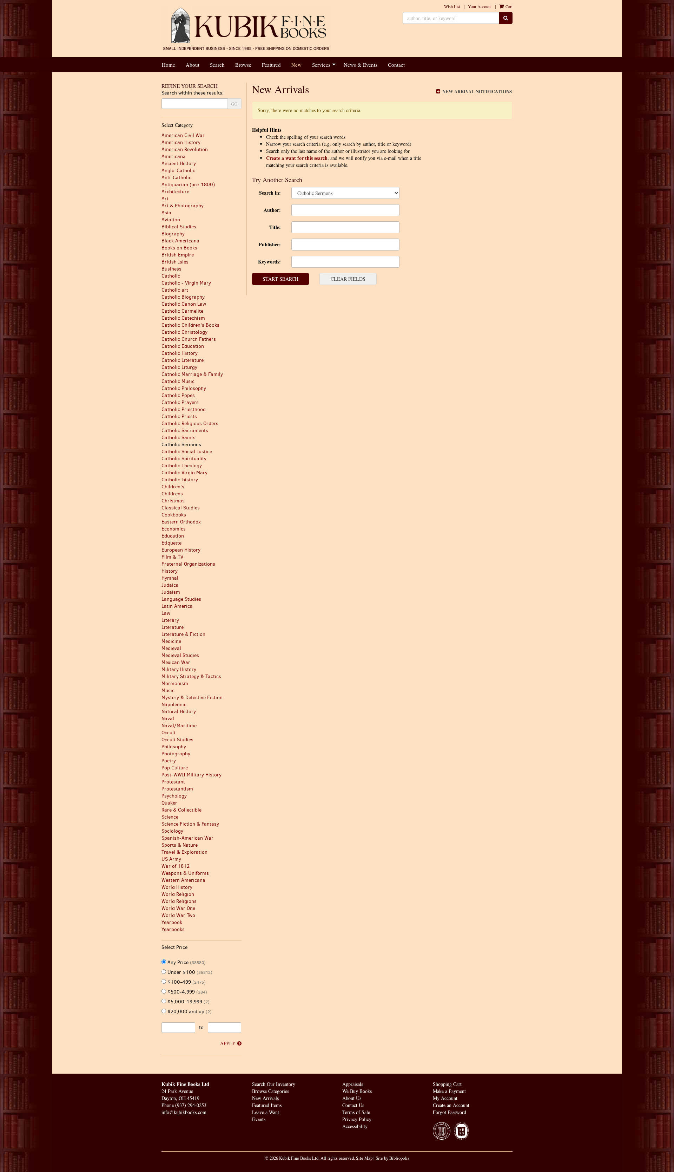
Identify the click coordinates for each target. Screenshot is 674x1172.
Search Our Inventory (273, 1084)
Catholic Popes (178, 395)
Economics (173, 529)
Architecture (175, 191)
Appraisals (352, 1084)
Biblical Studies (178, 226)
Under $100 (189, 972)
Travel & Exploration (184, 852)
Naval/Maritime (179, 725)
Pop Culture (174, 767)
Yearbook (171, 922)
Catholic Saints (178, 437)
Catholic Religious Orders (189, 423)
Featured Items (267, 1105)
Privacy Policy (356, 1119)
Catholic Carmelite (182, 311)
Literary (170, 620)
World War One (178, 908)
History (169, 571)
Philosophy (173, 746)
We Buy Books (357, 1091)
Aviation (170, 219)
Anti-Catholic (176, 177)
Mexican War (175, 662)
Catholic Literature (182, 360)
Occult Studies (177, 739)
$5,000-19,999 (188, 1001)
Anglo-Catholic (178, 170)
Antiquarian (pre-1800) (188, 184)
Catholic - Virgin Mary (186, 283)
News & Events (360, 64)
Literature (172, 627)
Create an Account (451, 1105)
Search (217, 64)
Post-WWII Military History (191, 774)
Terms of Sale (356, 1112)
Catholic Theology (181, 465)
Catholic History (179, 353)
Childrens (172, 493)
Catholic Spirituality (183, 458)
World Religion (177, 894)
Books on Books (179, 248)
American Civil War (183, 135)
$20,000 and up (189, 1011)
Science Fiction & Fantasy (190, 824)
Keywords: (269, 261)
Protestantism (177, 789)
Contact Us (353, 1105)
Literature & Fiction (183, 634)
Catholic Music (177, 381)
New (296, 64)
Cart (508, 6)
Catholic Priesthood (183, 409)
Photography (175, 753)
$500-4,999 (186, 992)
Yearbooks (173, 929)
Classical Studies (180, 507)
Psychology (174, 796)
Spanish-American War (187, 838)
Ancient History (178, 163)
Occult (168, 732)
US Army (171, 859)
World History (176, 887)
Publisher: (270, 244)
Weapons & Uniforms (185, 873)
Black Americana (180, 240)
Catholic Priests (179, 416)
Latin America (177, 606)
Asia (166, 212)
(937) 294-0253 (190, 1105)
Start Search (280, 278)
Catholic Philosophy (183, 388)
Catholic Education (182, 346)
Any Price (186, 962)
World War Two (178, 915)
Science (169, 817)
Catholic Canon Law (183, 304)
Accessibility (355, 1126)
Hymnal (169, 578)
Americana (173, 156)
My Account (445, 1098)
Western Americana (183, 880)
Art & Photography (182, 205)
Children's (172, 486)
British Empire (177, 255)
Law (165, 613)
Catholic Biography (183, 297)
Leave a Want (265, 1112)
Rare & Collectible (181, 810)
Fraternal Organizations (188, 564)
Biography (173, 233)
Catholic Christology (184, 332)
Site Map (364, 1158)
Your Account (479, 6)
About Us (351, 1098)
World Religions (179, 901)
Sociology (172, 831)
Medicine (171, 641)
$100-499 (186, 982)
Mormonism (174, 683)
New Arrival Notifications (476, 91)
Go (234, 103)
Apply (228, 1043)
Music (167, 690)
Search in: (270, 192)
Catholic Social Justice (186, 451)
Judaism (170, 592)
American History (180, 142)
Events (258, 1119)
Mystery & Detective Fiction (192, 697)
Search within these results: (192, 93)
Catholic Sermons (181, 444)
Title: (275, 227)
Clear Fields (348, 278)
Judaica (170, 585)
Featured (271, 64)
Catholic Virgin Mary (184, 472)
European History (180, 550)
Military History (178, 669)
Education (172, 536)
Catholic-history (179, 479)
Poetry (168, 760)
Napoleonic (173, 704)
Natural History (178, 711)
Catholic (170, 276)
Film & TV (172, 557)
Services (321, 64)
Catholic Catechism (183, 318)
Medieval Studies (180, 655)
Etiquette (171, 543)
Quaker (169, 803)
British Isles (175, 262)
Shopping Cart (447, 1084)
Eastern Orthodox (181, 522)
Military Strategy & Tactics (191, 676)
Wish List (452, 6)
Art (164, 198)
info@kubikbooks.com (183, 1112)
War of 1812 (175, 866)
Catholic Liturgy (179, 367)
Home (168, 64)
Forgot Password (449, 1112)
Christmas (173, 500)
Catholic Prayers (180, 402)
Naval (167, 718)
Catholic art (174, 290)
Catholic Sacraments (184, 430)
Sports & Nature (179, 845)
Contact (396, 64)
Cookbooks (173, 515)
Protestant (173, 782)
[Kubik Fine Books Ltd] (246, 28)
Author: (272, 210)
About (192, 64)
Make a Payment (449, 1091)
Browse (243, 64)
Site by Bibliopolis (392, 1158)
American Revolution (184, 149)
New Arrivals (265, 1098)
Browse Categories (270, 1091)
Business (171, 269)
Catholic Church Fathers (188, 339)
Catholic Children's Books (190, 325)
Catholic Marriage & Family (192, 374)
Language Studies (181, 599)
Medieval (171, 648)
